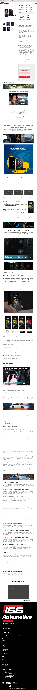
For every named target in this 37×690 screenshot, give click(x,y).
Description (5, 82)
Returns (3, 659)
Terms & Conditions (5, 664)
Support (31, 0)
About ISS (3, 645)
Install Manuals (11, 82)
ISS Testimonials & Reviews (6, 644)
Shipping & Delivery (5, 660)
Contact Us (3, 658)
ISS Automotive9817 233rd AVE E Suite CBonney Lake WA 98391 (9, 625)
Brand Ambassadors (5, 649)
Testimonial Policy (4, 665)
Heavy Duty (3, 641)
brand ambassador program (18, 121)
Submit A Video (4, 650)
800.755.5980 (8, 621)
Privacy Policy (4, 663)
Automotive (3, 640)
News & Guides (4, 646)
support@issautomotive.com (9, 623)
